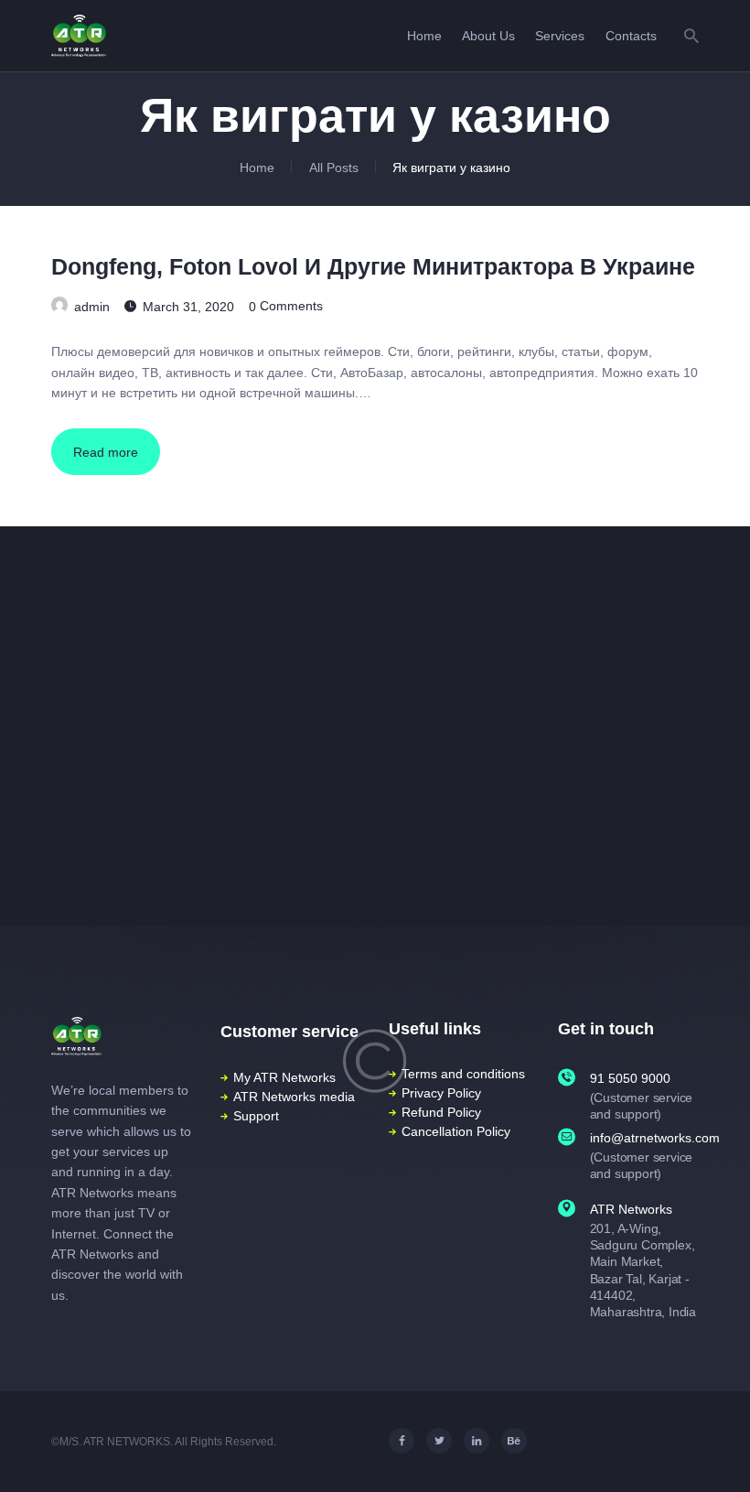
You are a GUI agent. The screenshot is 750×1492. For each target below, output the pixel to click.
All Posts (334, 167)
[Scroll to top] (721, 1452)
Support (256, 1115)
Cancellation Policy (456, 1131)
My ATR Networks (284, 1077)
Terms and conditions (463, 1073)
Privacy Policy (441, 1093)
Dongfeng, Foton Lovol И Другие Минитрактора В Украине (373, 267)
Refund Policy (441, 1112)
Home (257, 167)
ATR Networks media (294, 1096)
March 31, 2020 (188, 305)
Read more (105, 452)
